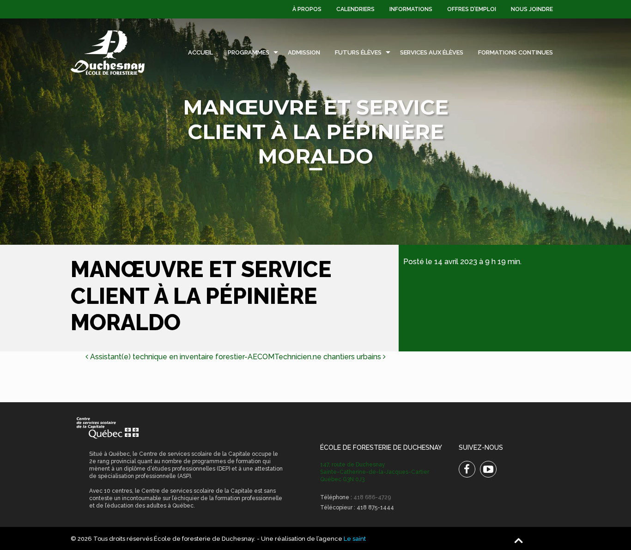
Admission (304, 52)
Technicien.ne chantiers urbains (328, 356)
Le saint (355, 538)
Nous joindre (532, 9)
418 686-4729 (372, 497)
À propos (307, 9)
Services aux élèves (431, 52)
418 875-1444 (375, 507)
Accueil (200, 52)
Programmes (248, 52)
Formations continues (515, 52)
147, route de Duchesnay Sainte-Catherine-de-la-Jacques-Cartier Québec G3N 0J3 (374, 472)
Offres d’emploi (471, 9)
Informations (410, 9)
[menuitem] (307, 9)
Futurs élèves (358, 52)
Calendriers (355, 9)
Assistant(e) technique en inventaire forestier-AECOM (181, 356)
